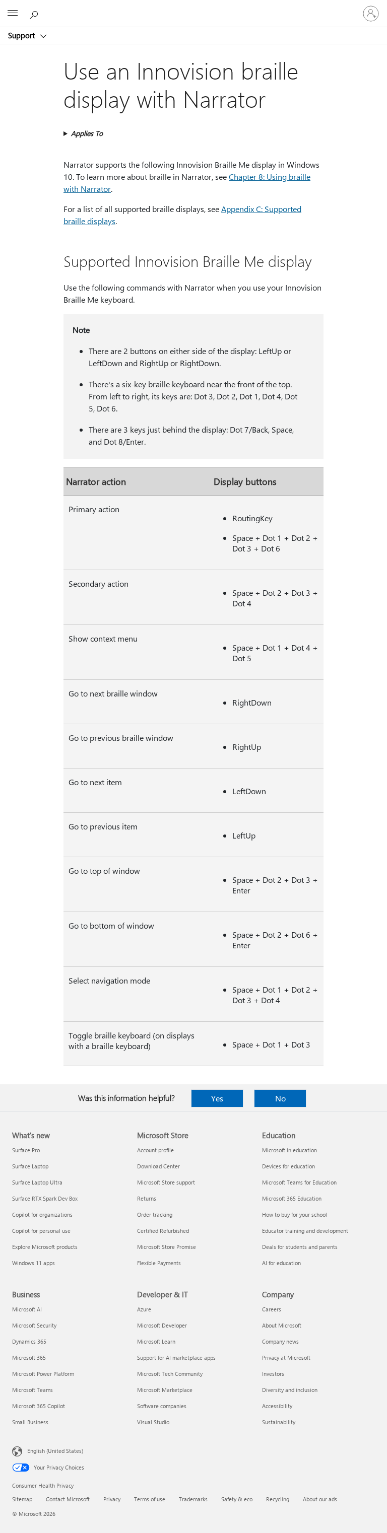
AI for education (281, 1263)
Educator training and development (305, 1230)
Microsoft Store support (166, 1182)
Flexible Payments (159, 1263)
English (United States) (55, 1450)
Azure (144, 1309)
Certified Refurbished (163, 1230)
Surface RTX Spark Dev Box (45, 1198)
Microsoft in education (289, 1150)
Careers (271, 1309)
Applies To (87, 133)
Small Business (30, 1422)
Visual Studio (153, 1422)
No (280, 1098)
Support (22, 35)
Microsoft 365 (29, 1357)
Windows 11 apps (33, 1263)
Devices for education (288, 1166)
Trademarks (193, 1499)
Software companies (161, 1406)
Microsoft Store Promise (166, 1246)
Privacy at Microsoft (286, 1357)
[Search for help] (35, 13)
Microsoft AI (27, 1309)
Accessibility (277, 1406)
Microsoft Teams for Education (299, 1182)
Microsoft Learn (156, 1341)
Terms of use (149, 1499)
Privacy (111, 1499)
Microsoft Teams (32, 1389)
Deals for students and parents (300, 1246)
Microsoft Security (34, 1325)
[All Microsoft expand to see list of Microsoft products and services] (13, 14)
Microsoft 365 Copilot (38, 1406)
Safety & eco (236, 1499)
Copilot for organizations (42, 1214)
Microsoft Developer (162, 1325)
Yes (217, 1098)
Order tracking (154, 1214)
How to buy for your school (294, 1214)
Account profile (155, 1150)
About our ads (320, 1499)
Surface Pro (26, 1150)
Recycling (277, 1499)
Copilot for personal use (41, 1230)
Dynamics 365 (29, 1341)
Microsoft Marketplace (164, 1389)
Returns (146, 1198)
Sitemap (22, 1499)
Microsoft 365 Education (291, 1198)
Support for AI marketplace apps (176, 1357)
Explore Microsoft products (45, 1246)
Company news (280, 1341)
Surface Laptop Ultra (37, 1182)
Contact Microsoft (68, 1499)
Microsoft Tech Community (170, 1373)
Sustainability (278, 1422)
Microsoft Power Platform (43, 1373)
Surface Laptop (30, 1166)
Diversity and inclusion (289, 1389)
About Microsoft (281, 1325)
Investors (273, 1373)
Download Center (158, 1166)
